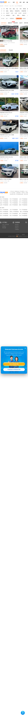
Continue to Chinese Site (14, 369)
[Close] (25, 348)
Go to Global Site (14, 364)
